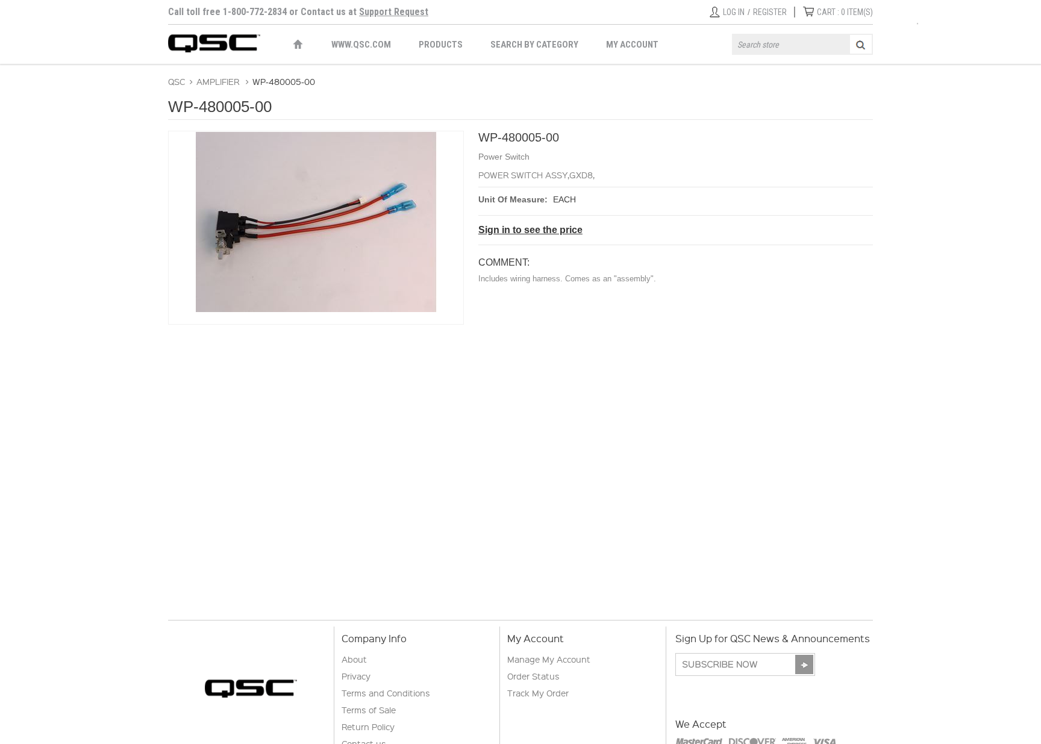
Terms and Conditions (386, 692)
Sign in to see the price (530, 230)
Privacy (356, 676)
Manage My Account (548, 659)
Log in (734, 12)
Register (770, 12)
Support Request (393, 11)
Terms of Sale (369, 709)
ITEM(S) (845, 12)
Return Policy (368, 726)
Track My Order (538, 692)
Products (441, 44)
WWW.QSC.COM (361, 44)
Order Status (533, 676)
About (354, 659)
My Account (632, 44)
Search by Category (534, 44)
